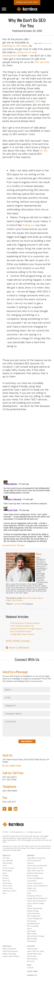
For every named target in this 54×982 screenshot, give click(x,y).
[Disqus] (27, 445)
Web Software (32, 959)
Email (29, 893)
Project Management (34, 918)
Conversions (31, 881)
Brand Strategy (32, 876)
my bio (43, 150)
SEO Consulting (32, 926)
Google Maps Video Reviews (22, 634)
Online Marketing (33, 913)
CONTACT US (32, 975)
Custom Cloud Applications (37, 886)
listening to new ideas (15, 45)
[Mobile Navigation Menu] (4, 9)
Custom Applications (35, 883)
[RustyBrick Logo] (27, 9)
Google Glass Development (37, 898)
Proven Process (8, 868)
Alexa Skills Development (36, 858)
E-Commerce (32, 891)
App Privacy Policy (9, 891)
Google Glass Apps (34, 954)
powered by (14, 545)
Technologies (7, 871)
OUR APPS (31, 946)
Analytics (30, 863)
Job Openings (8, 860)
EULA (4, 893)
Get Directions (13, 765)
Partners (6, 878)
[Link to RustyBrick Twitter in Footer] (10, 809)
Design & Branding (9, 954)
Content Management (35, 878)
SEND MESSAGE (26, 741)
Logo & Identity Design (35, 903)
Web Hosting (31, 933)
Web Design (31, 931)
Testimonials (7, 883)
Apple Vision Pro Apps (35, 951)
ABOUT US (6, 855)
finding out (28, 225)
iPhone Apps (31, 956)
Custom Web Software (11, 956)
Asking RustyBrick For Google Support (26, 628)
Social (29, 928)
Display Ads (31, 888)
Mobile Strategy (33, 911)
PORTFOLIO (7, 946)
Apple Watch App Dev (35, 871)
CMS (37, 101)
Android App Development (37, 865)
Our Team (6, 858)
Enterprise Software (34, 896)
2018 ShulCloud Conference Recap (24, 623)
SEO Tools (30, 961)
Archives (30, 968)
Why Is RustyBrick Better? (21, 631)
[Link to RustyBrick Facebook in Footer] (4, 809)
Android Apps (32, 949)
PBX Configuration (33, 916)
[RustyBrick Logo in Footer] (13, 824)
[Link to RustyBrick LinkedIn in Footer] (15, 809)
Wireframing (31, 941)
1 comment (17, 604)
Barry (39, 553)
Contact (6, 876)
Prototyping (31, 921)
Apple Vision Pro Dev (35, 868)
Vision (5, 865)
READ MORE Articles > (18, 641)
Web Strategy (32, 939)
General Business (29, 598)
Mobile (29, 906)
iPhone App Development (36, 901)
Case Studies (7, 863)
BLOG (29, 965)
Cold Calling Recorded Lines (22, 626)
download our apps (27, 2)
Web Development (9, 949)
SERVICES (30, 855)
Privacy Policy (8, 888)
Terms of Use (7, 886)
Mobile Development (34, 908)
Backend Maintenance (35, 873)
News (5, 873)
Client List (6, 881)
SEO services (41, 62)
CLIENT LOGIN (32, 971)
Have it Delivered (19, 647)
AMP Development (34, 860)
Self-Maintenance (33, 923)
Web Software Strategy (35, 936)
